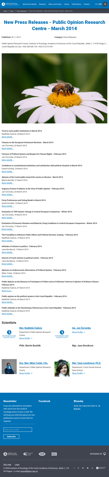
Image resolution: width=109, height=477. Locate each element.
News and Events (55, 4)
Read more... (7, 291)
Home (5, 11)
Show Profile (24, 338)
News (12, 11)
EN (100, 4)
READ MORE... (8, 137)
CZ (96, 4)
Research (42, 4)
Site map (7, 464)
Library (66, 4)
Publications (76, 4)
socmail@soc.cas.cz (29, 471)
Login (17, 464)
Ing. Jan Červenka (81, 328)
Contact (87, 4)
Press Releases (22, 11)
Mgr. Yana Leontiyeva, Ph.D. (86, 363)
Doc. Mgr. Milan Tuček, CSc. (33, 363)
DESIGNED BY (96, 454)
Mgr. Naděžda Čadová (30, 328)
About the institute (30, 4)
